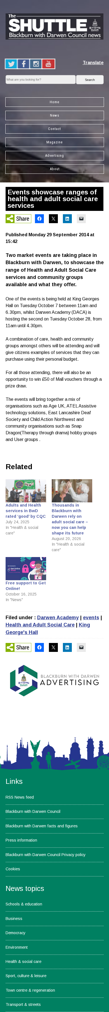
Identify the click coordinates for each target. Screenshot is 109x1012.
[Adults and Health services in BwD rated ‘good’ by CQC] (26, 490)
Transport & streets (23, 1004)
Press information (21, 840)
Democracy (15, 933)
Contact (54, 129)
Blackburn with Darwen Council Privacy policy (46, 854)
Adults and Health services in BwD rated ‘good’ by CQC (26, 511)
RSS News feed (20, 797)
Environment (17, 947)
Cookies (13, 869)
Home (54, 102)
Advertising (54, 155)
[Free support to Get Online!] (26, 568)
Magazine (54, 142)
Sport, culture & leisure (26, 976)
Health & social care (23, 961)
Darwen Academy (58, 617)
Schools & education (24, 904)
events (91, 617)
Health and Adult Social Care (40, 625)
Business (14, 918)
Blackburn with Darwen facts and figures (42, 826)
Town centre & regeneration (30, 990)
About (55, 169)
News (54, 115)
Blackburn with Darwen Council (33, 811)
